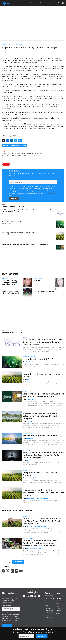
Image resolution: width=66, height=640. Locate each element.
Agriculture (18, 44)
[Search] (58, 3)
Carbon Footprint (29, 356)
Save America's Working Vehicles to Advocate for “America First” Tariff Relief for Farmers (43, 492)
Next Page (18, 562)
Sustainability (7, 44)
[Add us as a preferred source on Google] (20, 140)
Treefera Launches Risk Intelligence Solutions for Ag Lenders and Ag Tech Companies (40, 415)
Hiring (25, 337)
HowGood (29, 362)
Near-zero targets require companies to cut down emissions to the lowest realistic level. (43, 365)
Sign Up (14, 198)
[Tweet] (15, 140)
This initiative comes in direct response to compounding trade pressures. (42, 501)
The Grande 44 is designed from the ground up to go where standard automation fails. (41, 463)
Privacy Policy (16, 195)
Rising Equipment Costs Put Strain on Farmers (40, 473)
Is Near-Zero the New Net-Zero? (13, 221)
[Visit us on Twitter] (7, 571)
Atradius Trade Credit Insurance (36, 526)
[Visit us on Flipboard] (16, 571)
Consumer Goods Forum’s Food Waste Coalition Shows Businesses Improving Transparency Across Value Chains (40, 543)
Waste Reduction (28, 538)
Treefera (29, 421)
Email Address (14, 179)
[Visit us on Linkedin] (12, 571)
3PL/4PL (4, 289)
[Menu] (62, 3)
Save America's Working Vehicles (37, 478)
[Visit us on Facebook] (3, 571)
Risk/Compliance (7, 278)
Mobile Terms (52, 193)
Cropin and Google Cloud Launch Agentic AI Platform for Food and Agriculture (25, 245)
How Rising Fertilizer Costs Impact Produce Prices (19, 233)
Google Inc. (30, 399)
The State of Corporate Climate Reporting (42, 435)
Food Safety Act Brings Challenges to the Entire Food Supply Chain (10, 282)
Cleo (27, 379)
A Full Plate (37, 281)
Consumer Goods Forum (34, 548)
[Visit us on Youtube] (21, 571)
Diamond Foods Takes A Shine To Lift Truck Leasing (11, 292)
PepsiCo (7, 53)
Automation (27, 450)
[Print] (3, 140)
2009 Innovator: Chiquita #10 (44, 291)
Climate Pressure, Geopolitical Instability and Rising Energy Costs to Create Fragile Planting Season (42, 521)
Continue (41, 636)
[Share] (7, 140)
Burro (28, 460)
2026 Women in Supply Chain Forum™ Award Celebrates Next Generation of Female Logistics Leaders (28, 210)
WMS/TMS (37, 289)
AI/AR (24, 391)
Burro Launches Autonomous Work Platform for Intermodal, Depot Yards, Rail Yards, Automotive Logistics (43, 455)
